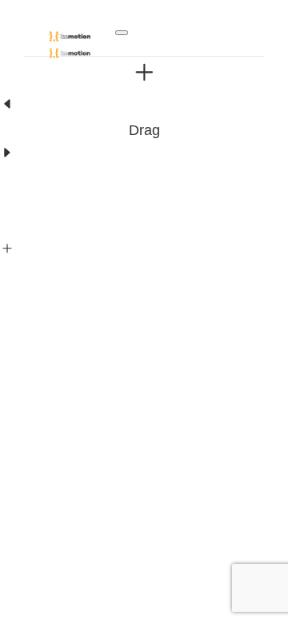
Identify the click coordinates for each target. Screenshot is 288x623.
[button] (121, 32)
